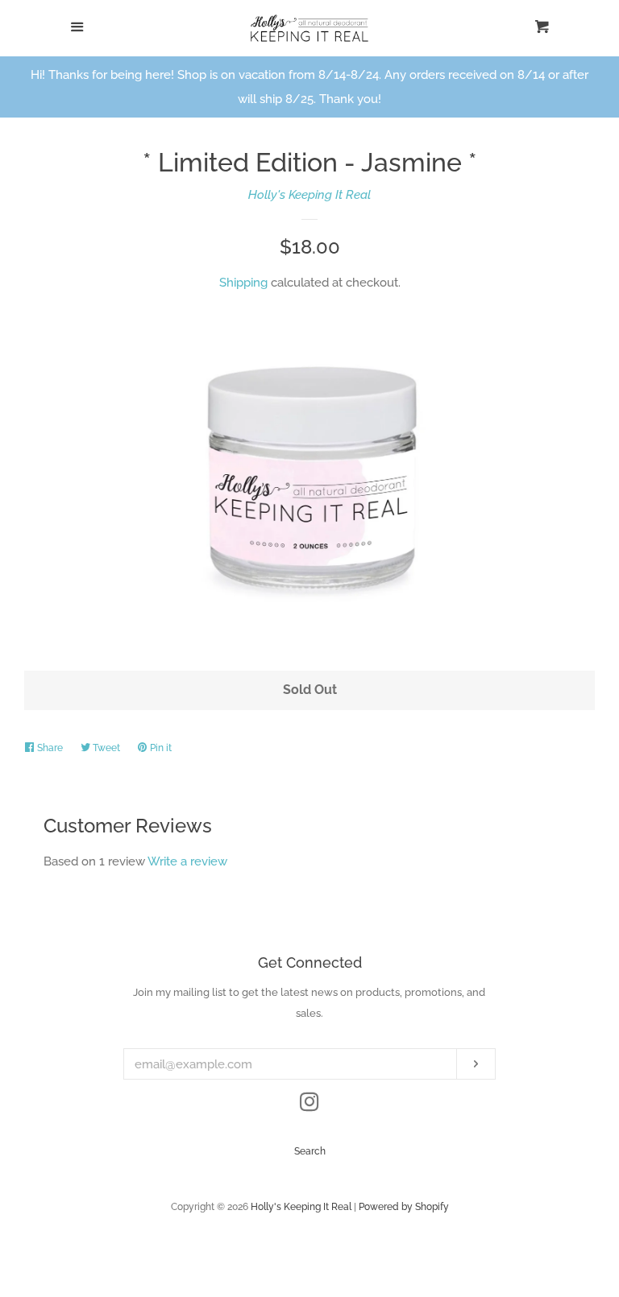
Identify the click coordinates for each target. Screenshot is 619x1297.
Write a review (187, 861)
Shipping (243, 282)
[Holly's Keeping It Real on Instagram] (309, 1105)
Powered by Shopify (404, 1206)
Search (310, 1151)
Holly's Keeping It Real (309, 195)
